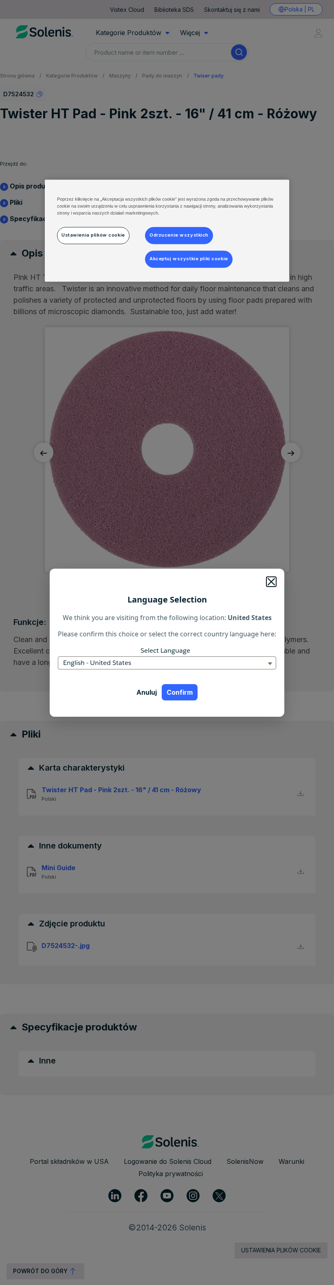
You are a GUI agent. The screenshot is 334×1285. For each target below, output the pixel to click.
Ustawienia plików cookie (93, 235)
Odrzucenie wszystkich (179, 235)
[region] (167, 230)
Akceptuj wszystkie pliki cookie (188, 258)
